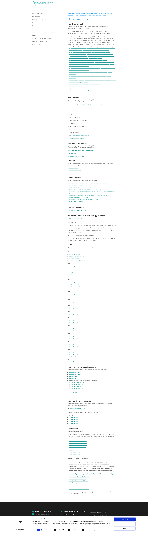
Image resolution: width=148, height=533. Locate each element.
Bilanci (34, 35)
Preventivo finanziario (74, 254)
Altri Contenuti (36, 44)
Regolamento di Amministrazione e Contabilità (81, 88)
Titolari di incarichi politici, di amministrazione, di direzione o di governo (87, 105)
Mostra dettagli (91, 530)
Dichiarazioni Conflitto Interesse (76, 156)
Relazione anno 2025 (75, 454)
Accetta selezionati (125, 524)
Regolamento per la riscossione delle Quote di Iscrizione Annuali (85, 90)
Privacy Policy (94, 512)
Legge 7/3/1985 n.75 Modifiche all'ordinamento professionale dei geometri (88, 60)
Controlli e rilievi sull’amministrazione (41, 38)
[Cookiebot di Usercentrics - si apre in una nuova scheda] (20, 530)
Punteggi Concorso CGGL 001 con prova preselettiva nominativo (85, 189)
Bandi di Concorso (37, 26)
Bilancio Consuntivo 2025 (77, 386)
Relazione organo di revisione (76, 274)
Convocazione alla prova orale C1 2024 (78, 197)
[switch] (54, 530)
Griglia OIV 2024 (73, 376)
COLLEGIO (66, 3)
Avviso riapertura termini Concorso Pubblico (80, 187)
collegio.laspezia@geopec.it (77, 138)
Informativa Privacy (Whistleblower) (78, 479)
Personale (34, 23)
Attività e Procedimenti (37, 29)
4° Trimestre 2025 (73, 423)
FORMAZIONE (97, 3)
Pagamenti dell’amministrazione (39, 41)
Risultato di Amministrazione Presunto (78, 260)
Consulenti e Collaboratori (39, 19)
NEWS (105, 3)
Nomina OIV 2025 (73, 393)
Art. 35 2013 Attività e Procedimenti (78, 210)
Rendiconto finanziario (74, 258)
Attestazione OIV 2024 (74, 374)
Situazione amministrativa (75, 276)
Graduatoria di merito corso (76, 201)
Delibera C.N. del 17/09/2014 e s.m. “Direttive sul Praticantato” (85, 84)
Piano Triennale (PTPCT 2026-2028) (77, 447)
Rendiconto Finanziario (74, 357)
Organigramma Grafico (74, 109)
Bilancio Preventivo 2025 (77, 384)
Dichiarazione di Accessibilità (98, 515)
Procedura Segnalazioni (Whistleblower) (79, 477)
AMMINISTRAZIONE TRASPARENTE (78, 3)
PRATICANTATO (111, 3)
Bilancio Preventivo (73, 321)
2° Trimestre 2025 (73, 419)
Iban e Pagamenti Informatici (77, 408)
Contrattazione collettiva (75, 170)
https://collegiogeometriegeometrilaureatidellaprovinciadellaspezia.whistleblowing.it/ (92, 474)
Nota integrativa (73, 272)
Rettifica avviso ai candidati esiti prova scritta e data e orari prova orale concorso (89, 195)
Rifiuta (124, 528)
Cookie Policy (103, 512)
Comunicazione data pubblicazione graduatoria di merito (83, 199)
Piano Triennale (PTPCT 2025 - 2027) (78, 445)
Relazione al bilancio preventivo (77, 256)
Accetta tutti (124, 519)
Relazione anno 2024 (75, 452)
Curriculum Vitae (72, 153)
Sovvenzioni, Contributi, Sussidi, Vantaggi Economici (45, 32)
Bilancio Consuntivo (74, 302)
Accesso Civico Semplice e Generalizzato (79, 489)
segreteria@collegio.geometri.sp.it (80, 135)
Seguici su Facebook (69, 514)
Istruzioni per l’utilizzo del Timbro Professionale (81, 92)
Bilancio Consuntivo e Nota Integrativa (78, 355)
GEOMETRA (89, 3)
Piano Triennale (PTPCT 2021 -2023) (78, 441)
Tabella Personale (73, 168)
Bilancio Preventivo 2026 (77, 388)
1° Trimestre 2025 (73, 417)
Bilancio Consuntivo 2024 (77, 382)
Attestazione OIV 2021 (74, 372)
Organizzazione (36, 16)
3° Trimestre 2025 (73, 421)
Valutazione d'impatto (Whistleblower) (78, 481)
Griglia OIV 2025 (73, 378)
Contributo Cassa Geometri (76, 218)
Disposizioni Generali (37, 13)
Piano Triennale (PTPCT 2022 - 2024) (78, 443)
